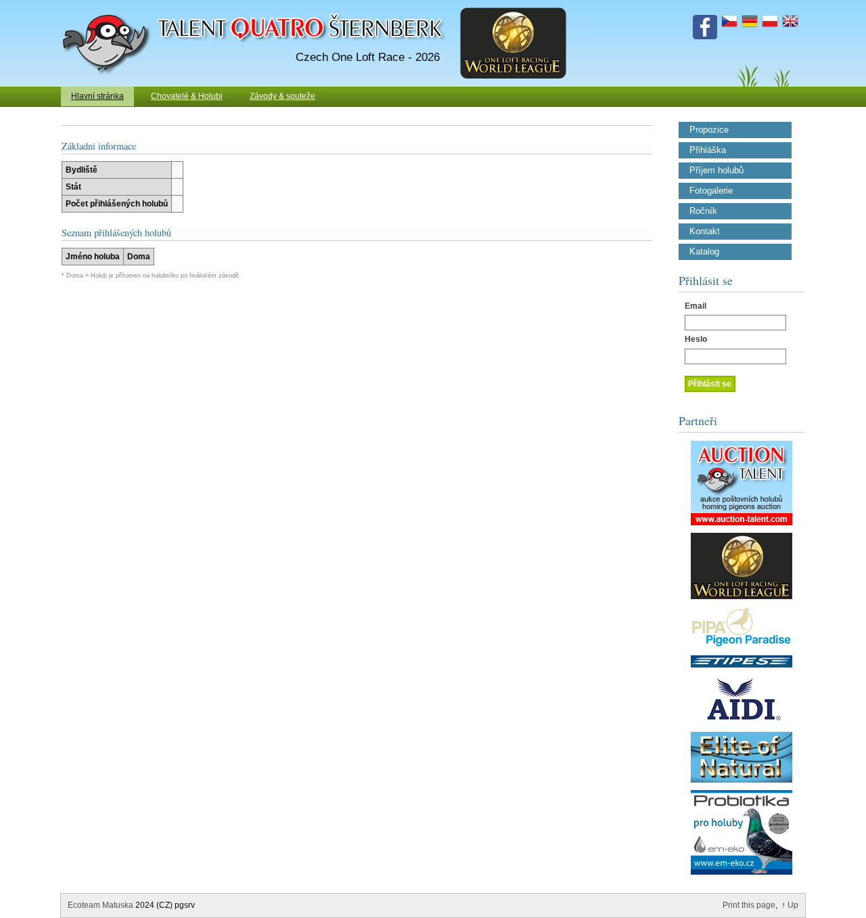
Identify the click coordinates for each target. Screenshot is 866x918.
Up (793, 905)
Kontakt (704, 231)
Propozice (709, 130)
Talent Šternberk (108, 7)
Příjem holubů (716, 170)
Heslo (696, 339)
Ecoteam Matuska (100, 905)
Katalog (704, 252)
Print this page (749, 905)
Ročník (703, 211)
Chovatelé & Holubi (187, 96)
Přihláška (707, 150)
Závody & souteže (282, 96)
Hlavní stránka (97, 96)
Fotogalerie (711, 191)
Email (695, 306)
